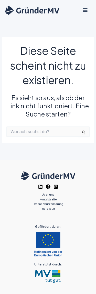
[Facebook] (48, 186)
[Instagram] (56, 186)
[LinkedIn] (40, 186)
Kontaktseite (48, 199)
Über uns (48, 194)
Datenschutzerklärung (48, 204)
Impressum (48, 208)
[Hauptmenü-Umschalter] (85, 10)
